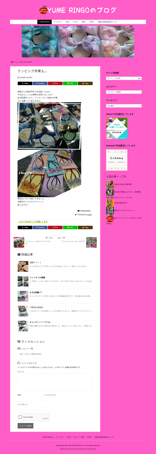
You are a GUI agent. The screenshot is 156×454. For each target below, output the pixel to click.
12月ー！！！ (35, 262)
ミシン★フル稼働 (37, 277)
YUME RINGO (27, 62)
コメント (21, 372)
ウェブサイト (23, 404)
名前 (19, 395)
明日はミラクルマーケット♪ (124, 210)
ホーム (15, 62)
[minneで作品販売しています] (116, 128)
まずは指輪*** (36, 292)
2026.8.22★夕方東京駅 (123, 184)
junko (89, 215)
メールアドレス (50, 395)
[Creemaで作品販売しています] (116, 160)
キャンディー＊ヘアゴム (40, 322)
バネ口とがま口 (36, 307)
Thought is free (90, 449)
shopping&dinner (120, 203)
